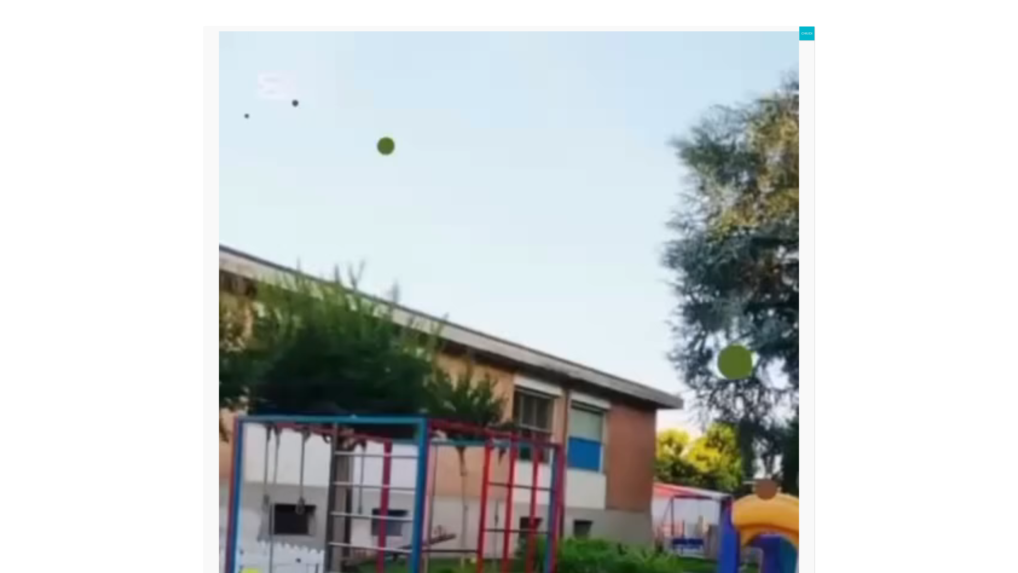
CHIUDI (806, 33)
